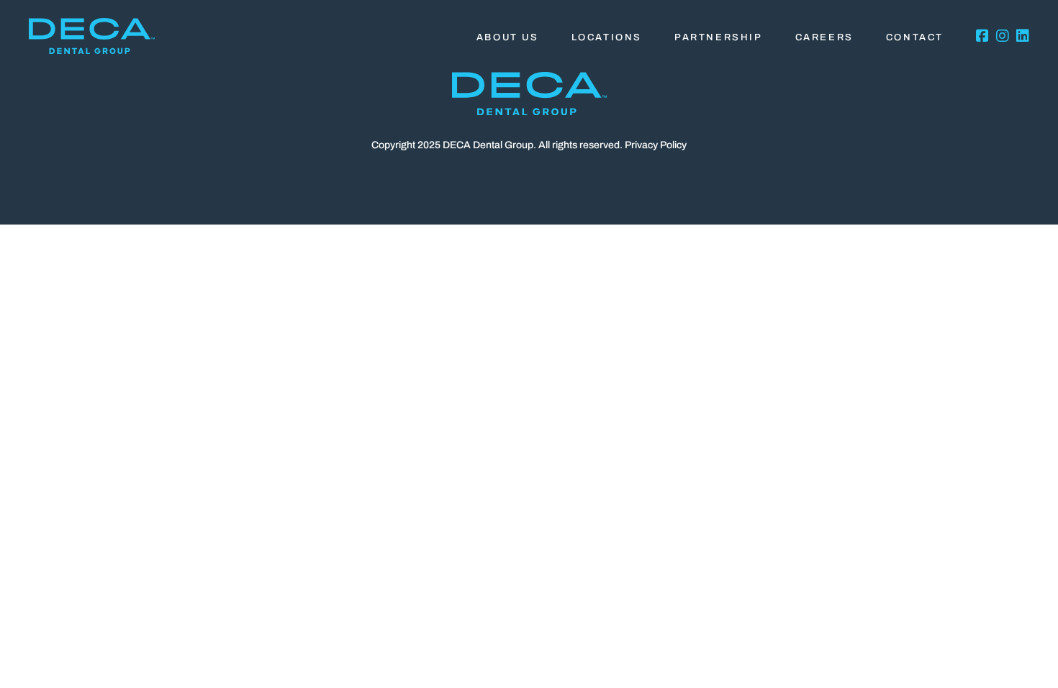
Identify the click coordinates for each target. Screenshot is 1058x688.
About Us (507, 37)
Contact (915, 37)
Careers (824, 37)
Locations (606, 37)
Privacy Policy (656, 145)
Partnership (718, 37)
